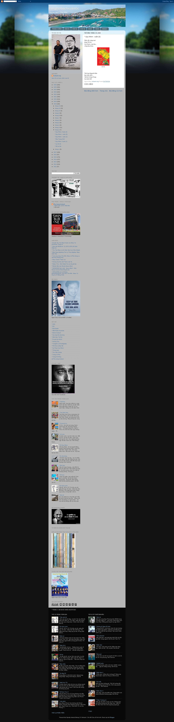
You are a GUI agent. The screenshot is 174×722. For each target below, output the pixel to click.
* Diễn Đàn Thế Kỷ (57, 337)
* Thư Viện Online (57, 352)
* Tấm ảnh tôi (63, 617)
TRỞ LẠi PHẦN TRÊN (58, 713)
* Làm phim (62, 701)
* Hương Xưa (55, 341)
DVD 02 (74, 29)
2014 (55, 159)
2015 (55, 157)
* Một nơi (61, 636)
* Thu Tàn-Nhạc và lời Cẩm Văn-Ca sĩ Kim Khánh (66, 250)
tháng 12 (58, 106)
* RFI (53, 326)
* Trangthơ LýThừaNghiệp (59, 343)
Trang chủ (104, 91)
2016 (55, 154)
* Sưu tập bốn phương (58, 335)
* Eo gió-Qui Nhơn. (57, 339)
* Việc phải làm (100, 635)
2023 (55, 92)
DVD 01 (67, 29)
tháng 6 (57, 120)
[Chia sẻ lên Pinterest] (92, 84)
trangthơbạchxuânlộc (63, 8)
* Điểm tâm (99, 645)
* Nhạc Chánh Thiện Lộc (59, 259)
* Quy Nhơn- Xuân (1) (61, 141)
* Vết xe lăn (58, 146)
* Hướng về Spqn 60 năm (103, 626)
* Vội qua (61, 475)
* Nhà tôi (61, 495)
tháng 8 (57, 115)
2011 (55, 166)
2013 (55, 161)
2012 (55, 164)
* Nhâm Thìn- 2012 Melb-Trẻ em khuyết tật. (64, 264)
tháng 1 (57, 149)
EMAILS (104, 29)
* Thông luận (55, 350)
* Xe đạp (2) (62, 673)
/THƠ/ (90, 711)
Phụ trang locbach (59, 204)
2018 (55, 104)
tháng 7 (57, 118)
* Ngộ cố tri (62, 645)
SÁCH (97, 29)
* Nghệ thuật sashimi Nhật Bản (62, 205)
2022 (55, 94)
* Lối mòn (62, 434)
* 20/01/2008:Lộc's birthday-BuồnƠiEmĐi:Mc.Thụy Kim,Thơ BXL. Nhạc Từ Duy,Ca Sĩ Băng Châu (65, 273)
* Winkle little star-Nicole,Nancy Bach (62, 266)
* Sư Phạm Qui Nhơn (58, 348)
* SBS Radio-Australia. (58, 330)
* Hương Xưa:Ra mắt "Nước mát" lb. (62, 262)
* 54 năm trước (63, 485)
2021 (55, 96)
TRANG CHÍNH (57, 29)
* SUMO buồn (100, 663)
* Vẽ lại (61, 654)
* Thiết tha (62, 401)
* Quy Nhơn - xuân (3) (61, 134)
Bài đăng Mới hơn (91, 91)
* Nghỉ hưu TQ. (63, 682)
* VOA (53, 324)
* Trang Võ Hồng (56, 356)
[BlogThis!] (87, 84)
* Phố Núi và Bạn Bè (57, 346)
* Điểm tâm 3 (99, 691)
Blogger (112, 717)
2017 (55, 152)
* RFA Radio (55, 328)
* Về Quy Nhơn (63, 445)
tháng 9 (57, 113)
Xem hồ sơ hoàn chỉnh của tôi (60, 78)
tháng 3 (57, 127)
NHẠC (90, 29)
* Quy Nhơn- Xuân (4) (61, 132)
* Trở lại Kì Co (63, 423)
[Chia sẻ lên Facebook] (90, 84)
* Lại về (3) (58, 144)
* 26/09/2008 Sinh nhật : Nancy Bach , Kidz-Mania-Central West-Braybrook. (64, 269)
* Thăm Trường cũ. (101, 700)
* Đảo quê (99, 654)
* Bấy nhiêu (62, 664)
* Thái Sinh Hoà (63, 412)
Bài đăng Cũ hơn (115, 91)
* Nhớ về (98, 617)
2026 (55, 85)
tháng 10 (58, 110)
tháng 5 (57, 122)
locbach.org (57, 75)
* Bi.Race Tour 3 (63, 692)
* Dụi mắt (98, 681)
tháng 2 (57, 130)
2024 (55, 89)
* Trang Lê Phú (56, 354)
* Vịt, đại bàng (63, 456)
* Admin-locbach (56, 332)
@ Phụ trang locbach (58, 359)
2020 (55, 99)
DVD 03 (82, 29)
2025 (55, 87)
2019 (55, 101)
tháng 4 (57, 125)
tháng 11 (57, 108)
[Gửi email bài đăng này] (85, 84)
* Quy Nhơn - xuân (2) (61, 136)
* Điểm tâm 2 (99, 672)
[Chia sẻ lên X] (89, 84)
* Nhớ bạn (62, 465)
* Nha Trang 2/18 (60, 139)
